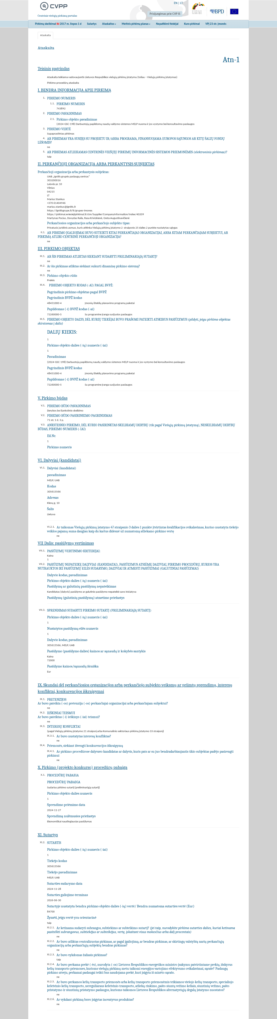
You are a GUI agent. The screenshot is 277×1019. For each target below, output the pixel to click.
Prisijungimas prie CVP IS (165, 13)
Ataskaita (45, 35)
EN (175, 3)
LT (181, 3)
